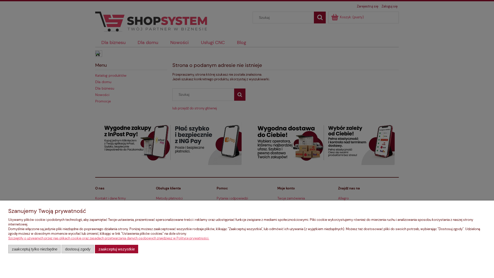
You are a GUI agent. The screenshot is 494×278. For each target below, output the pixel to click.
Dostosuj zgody (78, 249)
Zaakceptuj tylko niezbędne (34, 249)
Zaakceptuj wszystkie (117, 249)
